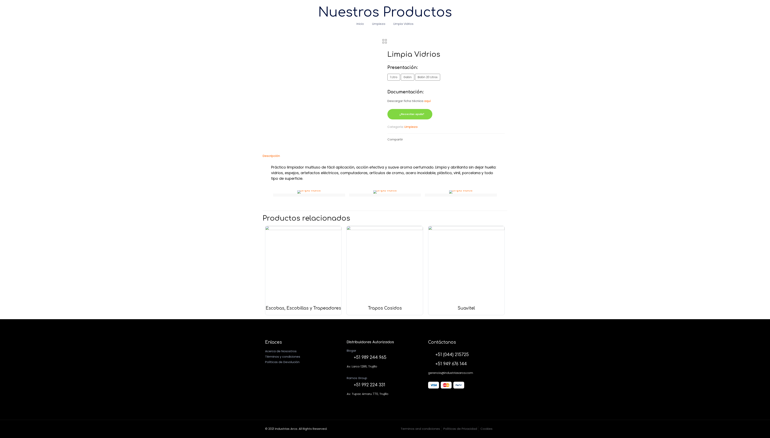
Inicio (360, 24)
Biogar (351, 350)
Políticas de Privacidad (460, 429)
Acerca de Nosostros (281, 351)
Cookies (486, 429)
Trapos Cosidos (385, 308)
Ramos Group (357, 378)
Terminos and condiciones (420, 429)
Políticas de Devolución (282, 362)
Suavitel (466, 308)
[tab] (385, 155)
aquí (427, 101)
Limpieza (378, 24)
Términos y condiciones (282, 356)
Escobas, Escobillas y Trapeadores (303, 308)
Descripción (271, 156)
